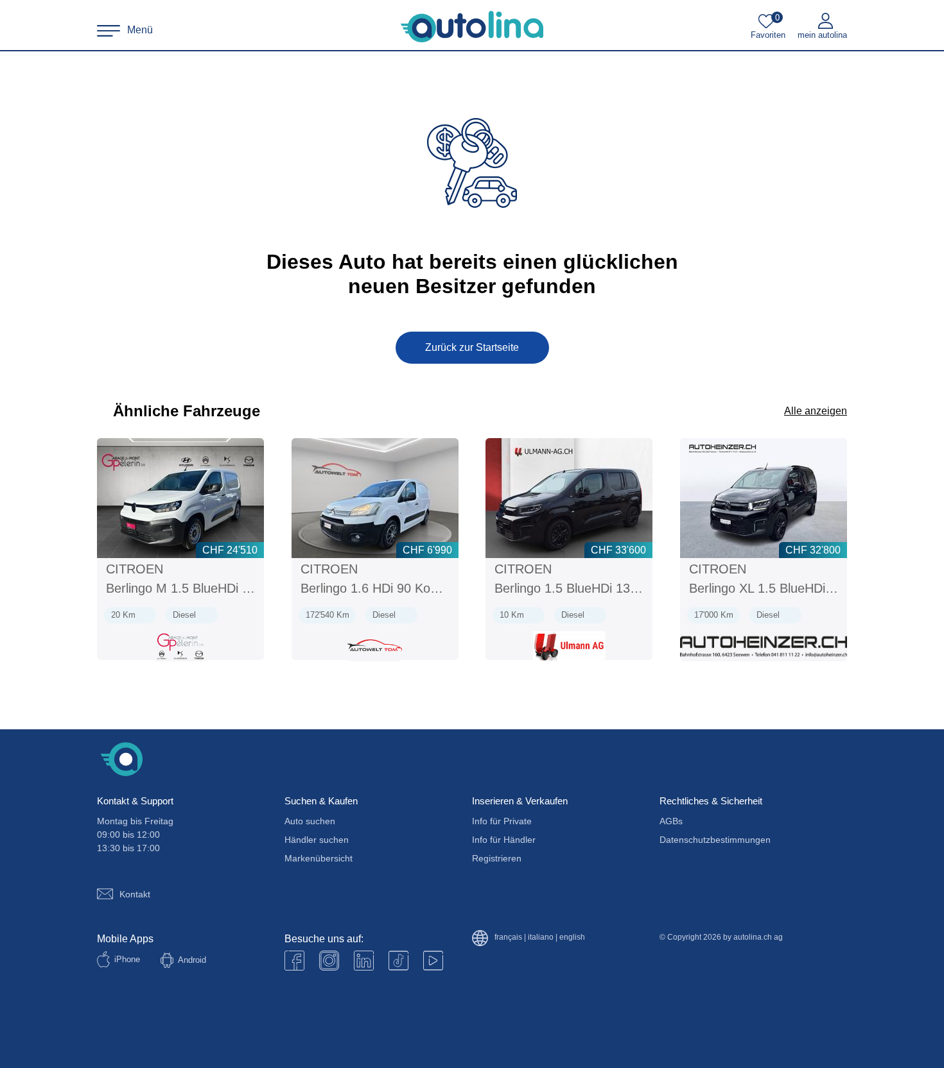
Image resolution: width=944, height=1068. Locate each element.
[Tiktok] (398, 961)
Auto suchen (309, 821)
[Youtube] (329, 961)
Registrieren (496, 858)
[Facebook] (294, 961)
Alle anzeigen (815, 410)
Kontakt (134, 894)
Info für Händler (504, 840)
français (508, 937)
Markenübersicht (318, 858)
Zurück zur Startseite (472, 347)
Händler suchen (316, 840)
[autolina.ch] (472, 27)
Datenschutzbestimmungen (715, 840)
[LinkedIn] (364, 961)
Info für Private (502, 821)
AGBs (671, 821)
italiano (541, 937)
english (572, 937)
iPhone (127, 959)
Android (192, 960)
